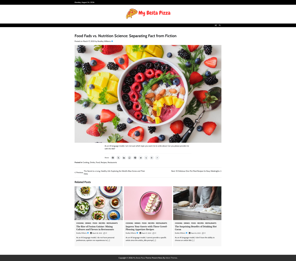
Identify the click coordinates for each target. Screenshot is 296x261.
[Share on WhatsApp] (129, 158)
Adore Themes (171, 258)
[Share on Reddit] (140, 158)
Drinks (92, 162)
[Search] (219, 25)
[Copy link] (157, 158)
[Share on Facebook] (113, 158)
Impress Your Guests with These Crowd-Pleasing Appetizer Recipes (146, 228)
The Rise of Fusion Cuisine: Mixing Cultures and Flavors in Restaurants (95, 228)
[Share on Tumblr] (146, 158)
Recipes (104, 162)
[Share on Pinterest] (135, 158)
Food (98, 162)
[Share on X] (118, 158)
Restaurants (112, 162)
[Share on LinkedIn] (124, 158)
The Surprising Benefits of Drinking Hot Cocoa (196, 228)
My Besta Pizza (139, 258)
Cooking (86, 162)
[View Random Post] (215, 25)
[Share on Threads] (152, 158)
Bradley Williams (104, 41)
